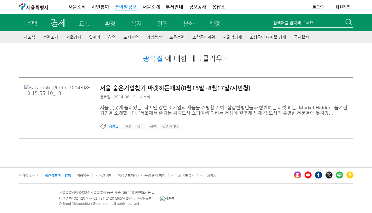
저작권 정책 (103, 175)
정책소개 (50, 37)
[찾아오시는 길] (145, 192)
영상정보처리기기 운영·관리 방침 (141, 175)
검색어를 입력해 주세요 (293, 22)
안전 (162, 23)
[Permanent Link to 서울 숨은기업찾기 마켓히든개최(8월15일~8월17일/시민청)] (62, 87)
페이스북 (318, 175)
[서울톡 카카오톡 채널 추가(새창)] (167, 198)
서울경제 (73, 37)
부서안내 (174, 7)
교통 (84, 23)
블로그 (339, 175)
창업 (112, 37)
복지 (136, 23)
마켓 (128, 126)
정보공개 (197, 7)
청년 (153, 126)
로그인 (318, 7)
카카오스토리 (349, 175)
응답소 (218, 7)
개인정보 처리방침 (57, 175)
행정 (215, 23)
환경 (110, 23)
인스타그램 (297, 175)
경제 (58, 23)
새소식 (29, 37)
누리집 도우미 (29, 175)
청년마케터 (170, 126)
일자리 (94, 37)
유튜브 (308, 175)
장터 (140, 126)
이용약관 (83, 175)
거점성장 (154, 37)
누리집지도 (208, 175)
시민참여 (100, 7)
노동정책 (177, 37)
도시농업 (131, 37)
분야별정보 (126, 7)
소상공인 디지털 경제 (268, 37)
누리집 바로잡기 (182, 175)
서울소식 (77, 7)
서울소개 (151, 7)
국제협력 (301, 37)
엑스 (329, 175)
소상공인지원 (203, 37)
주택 (31, 23)
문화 (188, 23)
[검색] (349, 23)
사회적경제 (232, 37)
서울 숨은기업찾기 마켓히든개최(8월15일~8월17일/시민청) (175, 88)
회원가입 (342, 7)
